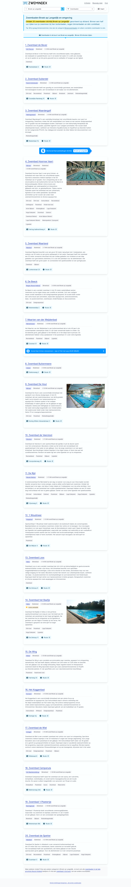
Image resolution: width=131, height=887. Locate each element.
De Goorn (29, 693)
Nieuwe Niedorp (31, 477)
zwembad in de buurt (63, 871)
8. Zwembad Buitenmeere (38, 363)
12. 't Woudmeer (33, 515)
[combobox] (43, 9)
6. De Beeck (31, 281)
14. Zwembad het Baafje (37, 600)
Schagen (28, 732)
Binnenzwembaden (71, 28)
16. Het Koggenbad (35, 689)
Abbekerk (29, 839)
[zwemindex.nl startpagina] (35, 3)
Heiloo (28, 561)
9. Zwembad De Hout (36, 384)
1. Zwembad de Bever (36, 45)
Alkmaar (28, 165)
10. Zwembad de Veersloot (38, 435)
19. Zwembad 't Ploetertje (38, 802)
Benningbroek (30, 806)
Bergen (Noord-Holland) (33, 285)
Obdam (28, 368)
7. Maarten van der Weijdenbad (41, 319)
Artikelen (87, 3)
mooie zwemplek (33, 607)
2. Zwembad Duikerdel (36, 79)
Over (106, 3)
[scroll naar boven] (127, 882)
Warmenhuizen (30, 323)
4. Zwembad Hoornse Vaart (39, 161)
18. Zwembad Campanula (38, 768)
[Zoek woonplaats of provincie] (62, 9)
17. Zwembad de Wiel (36, 727)
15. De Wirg (31, 651)
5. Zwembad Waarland (36, 243)
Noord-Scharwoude (32, 83)
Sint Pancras (30, 49)
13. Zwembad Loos (34, 557)
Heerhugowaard (31, 114)
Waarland (29, 247)
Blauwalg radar (98, 3)
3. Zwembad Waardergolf (38, 110)
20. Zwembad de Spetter (38, 835)
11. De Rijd (30, 473)
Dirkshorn (29, 439)
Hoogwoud (29, 519)
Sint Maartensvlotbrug (32, 772)
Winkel (28, 655)
